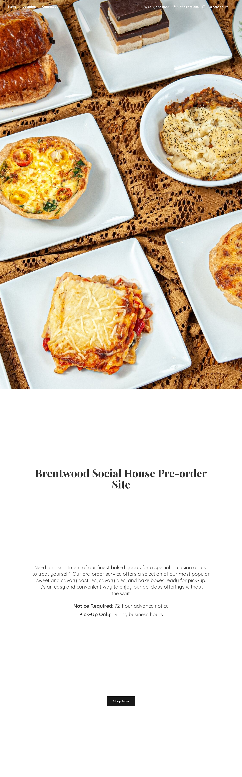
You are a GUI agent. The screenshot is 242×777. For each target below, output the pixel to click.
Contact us (50, 7)
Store (12, 7)
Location (29, 7)
